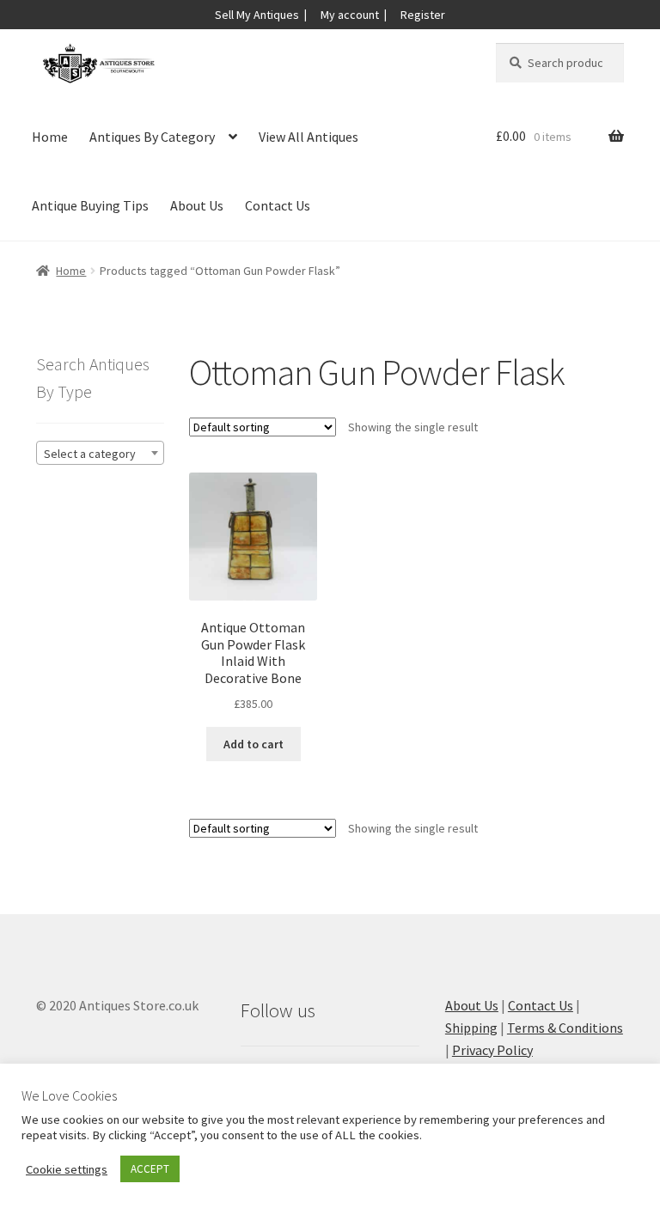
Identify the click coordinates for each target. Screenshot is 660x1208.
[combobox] (100, 453)
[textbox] (100, 454)
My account (350, 14)
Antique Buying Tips (90, 205)
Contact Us (277, 205)
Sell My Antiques (257, 14)
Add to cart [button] (253, 744)
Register (422, 14)
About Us (196, 205)
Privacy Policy (492, 1050)
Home (50, 136)
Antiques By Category (152, 136)
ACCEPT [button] (150, 1169)
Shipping (471, 1027)
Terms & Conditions (565, 1027)
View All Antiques (308, 136)
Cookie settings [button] (66, 1169)
